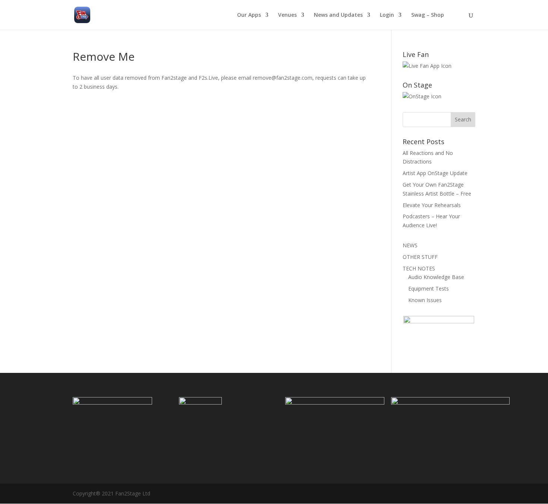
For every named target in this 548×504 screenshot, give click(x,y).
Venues (287, 15)
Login (387, 15)
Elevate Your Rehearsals (432, 205)
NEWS (410, 245)
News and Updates (338, 15)
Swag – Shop (427, 15)
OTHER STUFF (420, 256)
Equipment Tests (428, 288)
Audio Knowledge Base (436, 276)
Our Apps (249, 15)
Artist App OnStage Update (435, 173)
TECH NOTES (419, 268)
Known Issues (425, 300)
